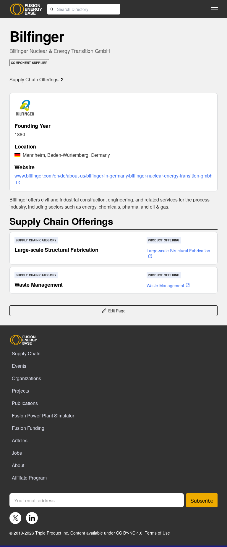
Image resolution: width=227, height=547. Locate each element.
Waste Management (38, 284)
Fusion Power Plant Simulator (43, 415)
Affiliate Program (29, 477)
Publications (25, 403)
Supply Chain (26, 353)
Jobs (17, 452)
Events (19, 365)
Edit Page (117, 311)
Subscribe (201, 500)
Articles (19, 440)
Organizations (26, 378)
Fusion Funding (28, 428)
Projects (20, 390)
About (18, 465)
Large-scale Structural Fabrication (56, 250)
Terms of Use (157, 533)
